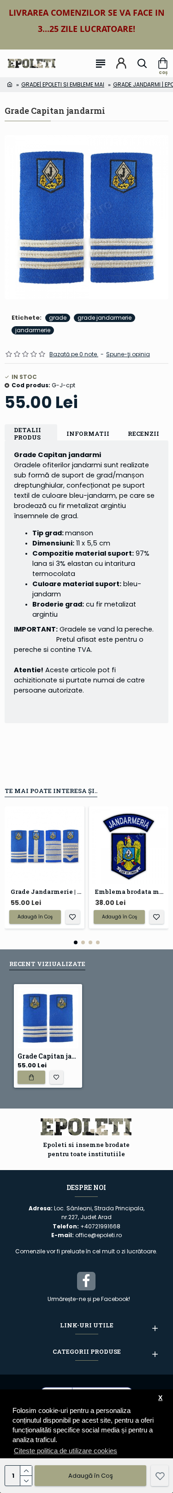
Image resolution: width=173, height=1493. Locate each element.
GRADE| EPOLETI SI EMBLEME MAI (62, 84)
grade (57, 318)
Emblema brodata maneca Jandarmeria (131, 892)
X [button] (160, 1397)
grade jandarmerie (104, 318)
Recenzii (143, 433)
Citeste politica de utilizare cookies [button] (65, 1451)
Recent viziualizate (47, 964)
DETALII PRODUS (27, 433)
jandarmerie (32, 330)
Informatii (87, 433)
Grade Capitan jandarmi (48, 1056)
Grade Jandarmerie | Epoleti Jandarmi (46, 892)
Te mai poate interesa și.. (51, 791)
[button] (76, 942)
